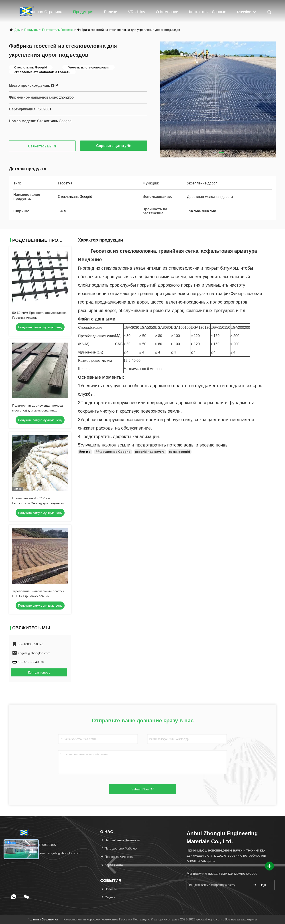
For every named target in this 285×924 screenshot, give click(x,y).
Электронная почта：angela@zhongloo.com (48, 853)
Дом (17, 29)
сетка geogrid (179, 451)
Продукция (83, 12)
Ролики (110, 12)
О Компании (167, 12)
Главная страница (45, 12)
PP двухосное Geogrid (113, 451)
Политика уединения (42, 919)
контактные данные (207, 12)
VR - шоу (136, 12)
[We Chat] (26, 896)
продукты (31, 29)
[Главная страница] (24, 832)
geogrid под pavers (150, 451)
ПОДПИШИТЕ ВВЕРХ (263, 885)
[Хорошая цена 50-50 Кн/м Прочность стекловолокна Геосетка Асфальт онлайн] (40, 278)
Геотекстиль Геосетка (57, 29)
